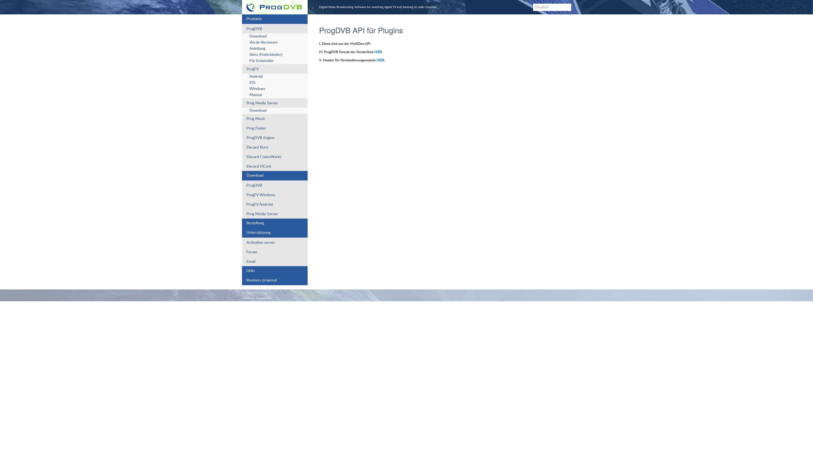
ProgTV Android (259, 204)
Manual (255, 95)
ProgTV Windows (260, 195)
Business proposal (261, 280)
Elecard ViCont (258, 166)
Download (258, 36)
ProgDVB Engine (260, 138)
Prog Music (255, 119)
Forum (251, 252)
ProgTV (252, 69)
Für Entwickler (261, 61)
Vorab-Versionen (263, 42)
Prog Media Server (262, 103)
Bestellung (255, 223)
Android (256, 76)
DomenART (264, 298)
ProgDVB (254, 29)
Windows (257, 89)
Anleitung (257, 49)
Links (250, 271)
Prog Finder (256, 128)
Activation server (260, 243)
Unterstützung (258, 233)
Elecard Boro (257, 147)
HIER (378, 52)
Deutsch (542, 7)
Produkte (254, 19)
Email (250, 262)
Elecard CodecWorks (264, 157)
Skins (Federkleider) (265, 55)
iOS (252, 83)
